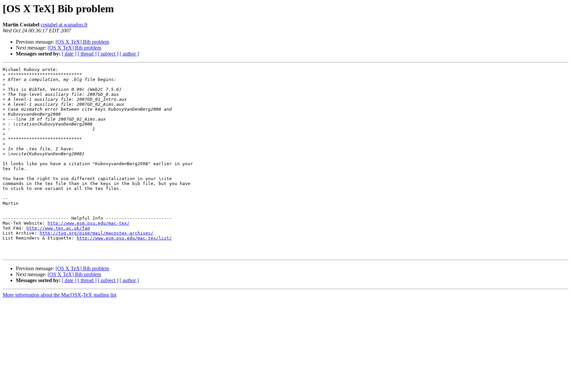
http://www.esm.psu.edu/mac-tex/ (89, 223)
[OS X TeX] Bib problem (82, 42)
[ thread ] (87, 53)
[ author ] (129, 53)
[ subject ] (108, 53)
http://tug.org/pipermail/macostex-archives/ (96, 233)
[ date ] (69, 53)
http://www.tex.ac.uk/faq (58, 228)
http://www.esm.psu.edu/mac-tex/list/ (124, 238)
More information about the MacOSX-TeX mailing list (59, 295)
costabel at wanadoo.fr (64, 24)
